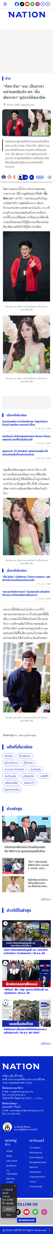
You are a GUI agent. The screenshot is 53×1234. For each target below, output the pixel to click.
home (9, 1151)
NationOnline (12, 789)
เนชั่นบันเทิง (28, 776)
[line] (35, 1214)
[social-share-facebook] (17, 4)
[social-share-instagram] (37, 4)
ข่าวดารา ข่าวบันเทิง (14, 769)
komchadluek (36, 1157)
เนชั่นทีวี (44, 776)
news (9, 1155)
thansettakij (35, 1186)
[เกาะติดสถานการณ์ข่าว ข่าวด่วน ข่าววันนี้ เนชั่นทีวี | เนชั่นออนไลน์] (26, 15)
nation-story (10, 1180)
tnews (32, 1181)
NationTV (29, 782)
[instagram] (44, 1214)
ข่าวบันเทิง (35, 769)
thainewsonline (37, 1176)
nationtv (33, 1166)
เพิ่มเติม (10, 1203)
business (11, 1165)
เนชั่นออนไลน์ (11, 782)
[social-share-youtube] (27, 4)
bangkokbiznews (37, 1162)
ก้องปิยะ (9, 756)
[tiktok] (18, 1214)
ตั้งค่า (8, 1215)
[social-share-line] (32, 4)
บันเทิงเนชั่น (10, 776)
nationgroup (35, 1152)
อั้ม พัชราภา (25, 756)
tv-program (11, 1172)
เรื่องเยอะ (28, 762)
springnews (35, 1171)
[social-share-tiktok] (22, 4)
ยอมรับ (9, 1209)
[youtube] (26, 1214)
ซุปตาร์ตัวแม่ (11, 762)
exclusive (11, 1160)
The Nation (35, 1147)
